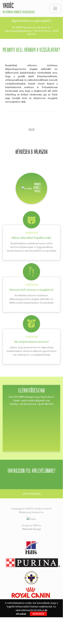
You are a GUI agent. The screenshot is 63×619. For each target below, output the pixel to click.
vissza (31, 130)
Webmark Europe (31, 529)
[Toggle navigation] (55, 8)
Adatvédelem (31, 493)
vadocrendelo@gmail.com (17, 30)
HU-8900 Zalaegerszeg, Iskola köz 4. (30, 27)
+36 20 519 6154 (42, 30)
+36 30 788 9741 (45, 404)
